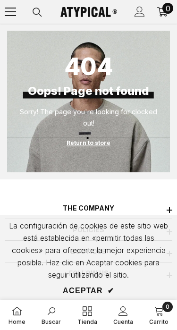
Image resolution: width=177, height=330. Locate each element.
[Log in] (140, 12)
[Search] (37, 12)
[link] (51, 315)
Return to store (88, 142)
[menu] (10, 11)
